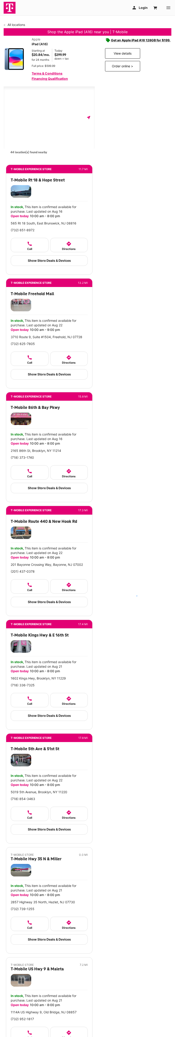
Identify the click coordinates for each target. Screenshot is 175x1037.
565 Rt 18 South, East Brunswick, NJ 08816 (43, 223)
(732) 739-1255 (22, 909)
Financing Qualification (50, 79)
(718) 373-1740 (22, 457)
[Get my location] (89, 117)
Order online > (122, 66)
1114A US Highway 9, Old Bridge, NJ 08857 (44, 1012)
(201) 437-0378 (23, 571)
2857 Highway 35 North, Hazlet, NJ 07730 (43, 902)
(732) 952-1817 (22, 1019)
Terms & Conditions (47, 73)
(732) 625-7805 (23, 344)
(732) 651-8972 (22, 230)
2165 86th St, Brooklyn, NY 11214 (36, 451)
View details (122, 53)
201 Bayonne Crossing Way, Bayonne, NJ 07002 (47, 564)
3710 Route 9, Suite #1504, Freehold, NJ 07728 (46, 337)
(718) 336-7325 (23, 685)
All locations (16, 25)
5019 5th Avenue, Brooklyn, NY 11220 (39, 792)
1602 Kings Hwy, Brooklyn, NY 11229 (38, 678)
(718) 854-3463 (23, 799)
